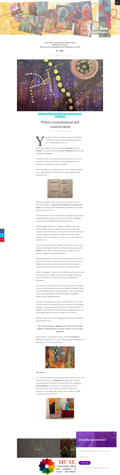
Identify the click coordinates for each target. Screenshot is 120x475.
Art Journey (42, 114)
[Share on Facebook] (2, 231)
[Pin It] (2, 240)
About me (58, 55)
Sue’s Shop (69, 55)
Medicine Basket (60, 116)
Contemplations (52, 114)
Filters (60, 114)
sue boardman (68, 131)
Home (51, 55)
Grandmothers (69, 114)
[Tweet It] (2, 235)
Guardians (78, 114)
